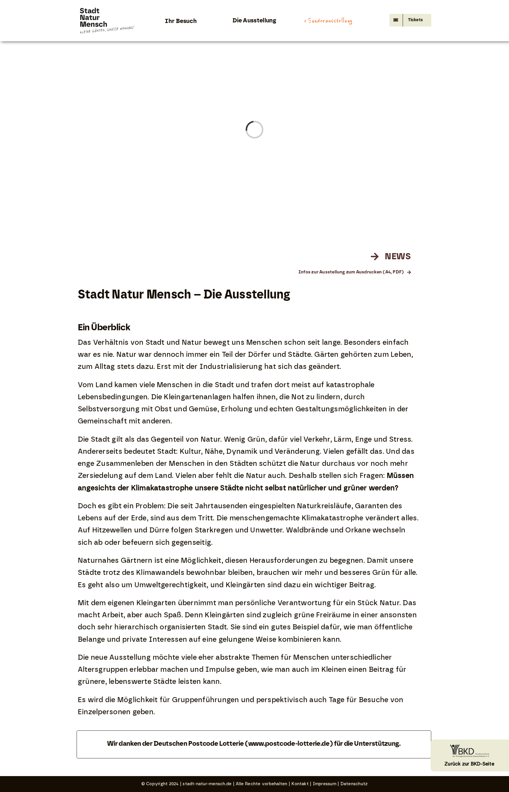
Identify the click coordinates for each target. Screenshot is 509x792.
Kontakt (300, 784)
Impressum (324, 784)
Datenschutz (354, 784)
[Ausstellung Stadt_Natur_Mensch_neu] (107, 8)
